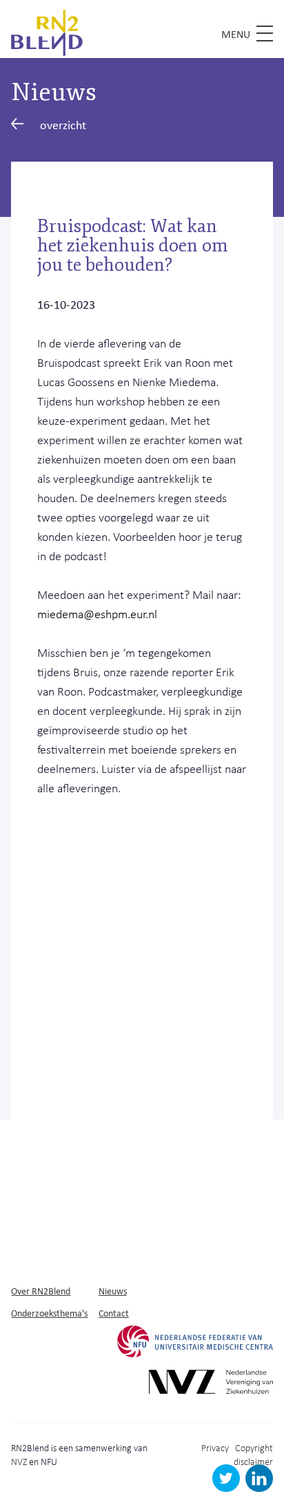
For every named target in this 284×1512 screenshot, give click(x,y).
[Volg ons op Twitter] (227, 1488)
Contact (114, 1312)
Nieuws (113, 1290)
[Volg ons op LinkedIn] (259, 1488)
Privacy (215, 1447)
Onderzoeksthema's (49, 1312)
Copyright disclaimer (253, 1454)
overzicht (63, 124)
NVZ (19, 1461)
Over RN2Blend (40, 1290)
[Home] (47, 31)
